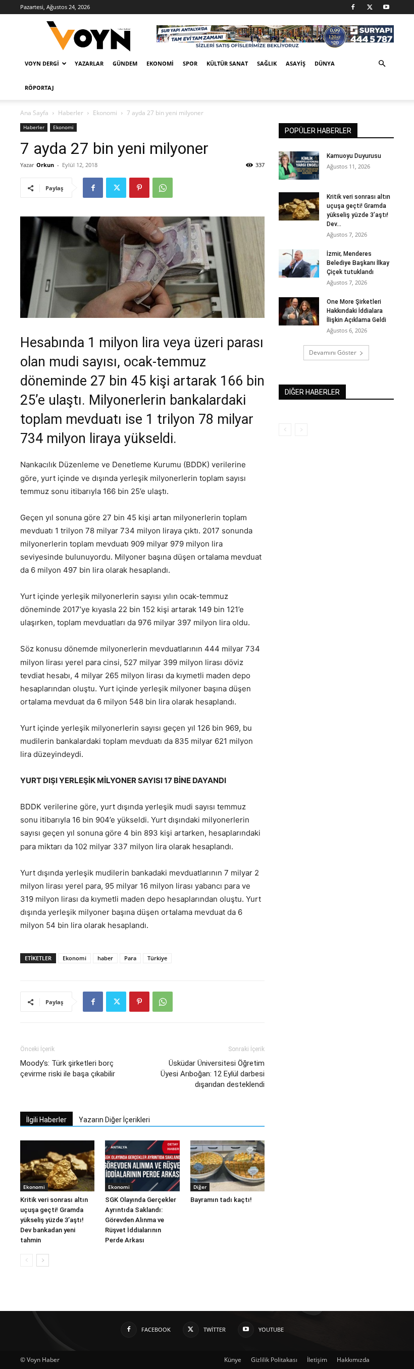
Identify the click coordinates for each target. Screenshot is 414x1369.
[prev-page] (26, 1260)
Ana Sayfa (34, 112)
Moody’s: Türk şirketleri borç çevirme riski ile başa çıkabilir (67, 1068)
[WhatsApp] (162, 188)
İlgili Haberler (46, 1120)
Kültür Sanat (227, 63)
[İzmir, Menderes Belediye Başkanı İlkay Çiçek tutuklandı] (299, 263)
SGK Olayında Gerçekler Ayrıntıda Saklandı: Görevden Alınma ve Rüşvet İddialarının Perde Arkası (140, 1220)
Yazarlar (89, 63)
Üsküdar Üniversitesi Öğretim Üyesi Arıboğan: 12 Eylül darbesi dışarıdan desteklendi (213, 1074)
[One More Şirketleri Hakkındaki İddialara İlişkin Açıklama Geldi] (299, 311)
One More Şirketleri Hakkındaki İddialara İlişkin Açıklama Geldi (356, 310)
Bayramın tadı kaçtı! (221, 1199)
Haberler (70, 112)
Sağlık (267, 63)
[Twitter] (369, 7)
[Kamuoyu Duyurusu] (299, 165)
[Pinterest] (139, 188)
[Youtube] (386, 7)
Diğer (199, 1186)
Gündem (125, 63)
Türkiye (157, 958)
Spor (190, 63)
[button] (382, 64)
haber (105, 958)
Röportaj (39, 87)
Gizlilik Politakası (274, 1359)
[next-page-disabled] (301, 429)
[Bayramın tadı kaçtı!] (227, 1165)
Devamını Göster (332, 352)
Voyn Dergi (42, 63)
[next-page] (42, 1260)
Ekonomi (160, 63)
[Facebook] (352, 7)
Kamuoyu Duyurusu (354, 155)
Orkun (45, 165)
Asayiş (295, 63)
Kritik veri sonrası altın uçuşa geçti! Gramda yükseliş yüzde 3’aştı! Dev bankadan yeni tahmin (54, 1220)
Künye (232, 1359)
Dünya (325, 63)
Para (130, 958)
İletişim (317, 1359)
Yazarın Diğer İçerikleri (114, 1120)
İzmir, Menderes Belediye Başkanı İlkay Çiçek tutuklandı (358, 263)
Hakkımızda (353, 1359)
